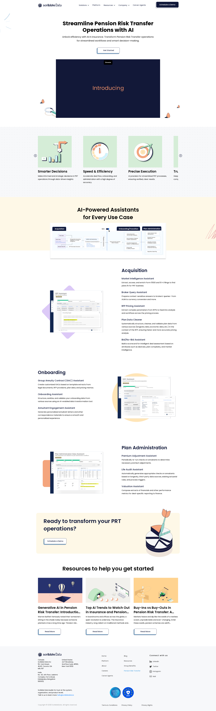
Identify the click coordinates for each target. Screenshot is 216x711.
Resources (108, 5)
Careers (105, 671)
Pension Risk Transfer (132, 671)
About (104, 666)
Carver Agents (139, 5)
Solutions (83, 5)
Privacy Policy (127, 705)
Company (122, 5)
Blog (125, 656)
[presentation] (35, 155)
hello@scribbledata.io (65, 695)
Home (104, 656)
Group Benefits (130, 666)
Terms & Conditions (109, 705)
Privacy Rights (147, 705)
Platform (96, 5)
